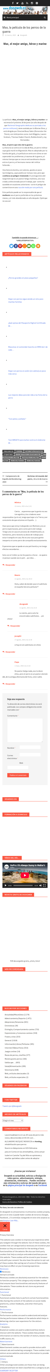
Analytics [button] (4, 1324)
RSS (28, 1197)
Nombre (11, 748)
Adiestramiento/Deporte (15, 1018)
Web (21, 763)
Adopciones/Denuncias (14, 1022)
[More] (38, 246)
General (19, 451)
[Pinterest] (20, 246)
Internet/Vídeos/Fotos (34, 451)
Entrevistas (9, 1025)
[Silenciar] (40, 885)
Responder (10, 565)
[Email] (29, 246)
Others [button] (3, 1359)
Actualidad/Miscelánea (14, 1014)
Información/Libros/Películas (17, 1044)
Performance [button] (5, 1309)
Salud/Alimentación (13, 1066)
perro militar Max (17, 461)
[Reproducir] (5, 885)
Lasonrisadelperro (12, 1135)
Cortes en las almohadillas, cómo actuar (28, 1151)
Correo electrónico (12, 757)
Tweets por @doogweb (11, 1106)
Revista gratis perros (13, 1059)
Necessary (6, 1272)
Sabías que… (10, 1062)
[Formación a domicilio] (25, 835)
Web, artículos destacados (15, 1073)
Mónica (18, 502)
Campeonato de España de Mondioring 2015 (11, 479)
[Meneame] (24, 246)
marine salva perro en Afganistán (28, 454)
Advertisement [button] (6, 1341)
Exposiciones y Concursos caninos (19, 1033)
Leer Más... (14, 1220)
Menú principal (13, 17)
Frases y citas (10, 1036)
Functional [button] (4, 1292)
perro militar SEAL (33, 461)
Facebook (42, 1185)
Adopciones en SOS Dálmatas (25, 1148)
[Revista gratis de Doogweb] (25, 929)
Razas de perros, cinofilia (15, 1055)
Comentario (13, 715)
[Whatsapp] (33, 246)
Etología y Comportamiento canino (19, 1029)
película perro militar (30, 457)
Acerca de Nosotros (9, 1202)
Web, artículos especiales (15, 1077)
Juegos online (10, 1051)
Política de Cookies (25, 1202)
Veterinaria (9, 1070)
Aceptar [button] (6, 1220)
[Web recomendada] (25, 988)
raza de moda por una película (30, 187)
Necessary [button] (4, 1269)
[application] (25, 875)
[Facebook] (16, 246)
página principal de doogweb (20, 1185)
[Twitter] (11, 246)
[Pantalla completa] (44, 885)
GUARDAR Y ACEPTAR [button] (9, 1370)
